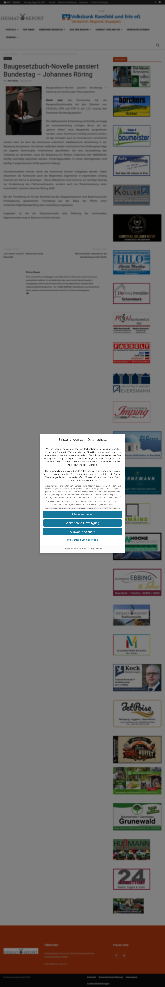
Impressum (96, 548)
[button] (82, 523)
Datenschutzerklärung (86, 480)
